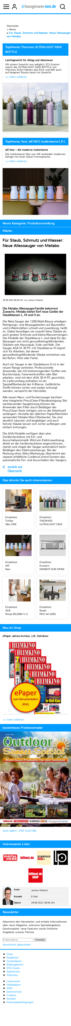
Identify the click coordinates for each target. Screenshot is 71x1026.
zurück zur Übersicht (15, 469)
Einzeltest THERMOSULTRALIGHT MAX (50, 520)
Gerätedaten (14, 961)
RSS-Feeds (13, 968)
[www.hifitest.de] (27, 864)
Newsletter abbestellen (17, 944)
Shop (10, 954)
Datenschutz (14, 991)
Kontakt (11, 998)
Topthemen (13, 971)
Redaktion (13, 957)
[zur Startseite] (38, 6)
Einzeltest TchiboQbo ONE (11, 520)
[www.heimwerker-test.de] (44, 864)
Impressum (13, 981)
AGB (9, 988)
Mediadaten (14, 984)
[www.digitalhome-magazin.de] (10, 864)
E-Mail (34, 896)
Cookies (11, 995)
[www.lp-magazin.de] (61, 864)
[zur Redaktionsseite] (8, 896)
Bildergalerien (15, 964)
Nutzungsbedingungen (20, 1002)
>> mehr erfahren (13, 719)
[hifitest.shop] (35, 881)
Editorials (12, 975)
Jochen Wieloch (39, 890)
